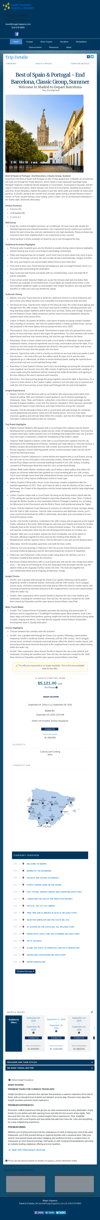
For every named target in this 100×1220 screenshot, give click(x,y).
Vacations (64, 42)
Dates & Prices (44, 64)
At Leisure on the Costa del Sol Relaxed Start (51, 927)
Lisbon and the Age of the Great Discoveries (50, 899)
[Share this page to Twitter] (92, 56)
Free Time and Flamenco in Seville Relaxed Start (52, 913)
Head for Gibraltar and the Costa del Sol (48, 920)
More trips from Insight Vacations (28, 1150)
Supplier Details (80, 64)
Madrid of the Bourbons (39, 871)
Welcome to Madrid (36, 864)
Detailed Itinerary (25, 971)
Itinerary (11, 64)
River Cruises (46, 42)
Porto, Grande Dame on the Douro (44, 885)
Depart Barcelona (36, 962)
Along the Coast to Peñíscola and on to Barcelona (53, 948)
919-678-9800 (74, 1203)
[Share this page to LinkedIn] (50, 1212)
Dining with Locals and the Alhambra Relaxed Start (53, 934)
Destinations (81, 42)
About (68, 47)
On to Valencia (34, 941)
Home (16, 42)
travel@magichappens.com (51, 1203)
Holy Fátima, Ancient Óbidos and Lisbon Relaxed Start (54, 892)
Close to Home (35, 47)
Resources (54, 47)
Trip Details (16, 57)
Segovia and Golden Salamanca (43, 878)
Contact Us (50, 729)
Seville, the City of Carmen (41, 906)
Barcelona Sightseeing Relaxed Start (46, 955)
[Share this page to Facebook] (88, 56)
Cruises (29, 42)
